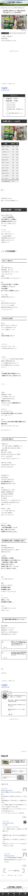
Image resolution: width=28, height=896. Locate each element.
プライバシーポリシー (14, 891)
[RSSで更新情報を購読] (11, 714)
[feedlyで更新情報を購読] (9, 714)
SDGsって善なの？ (11, 102)
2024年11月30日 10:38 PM (8, 823)
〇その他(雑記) (5, 33)
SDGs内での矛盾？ (11, 105)
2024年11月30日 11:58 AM (6, 790)
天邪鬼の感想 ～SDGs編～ (12, 100)
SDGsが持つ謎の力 (11, 107)
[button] (25, 461)
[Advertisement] (14, 66)
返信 (25, 817)
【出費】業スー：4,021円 (11, 98)
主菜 (12, 33)
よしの (10, 693)
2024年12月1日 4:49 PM (9, 855)
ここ (2, 356)
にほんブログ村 (5, 90)
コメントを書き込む (14, 870)
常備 (20, 33)
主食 (16, 33)
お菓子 (24, 33)
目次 (12, 95)
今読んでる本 (4, 215)
